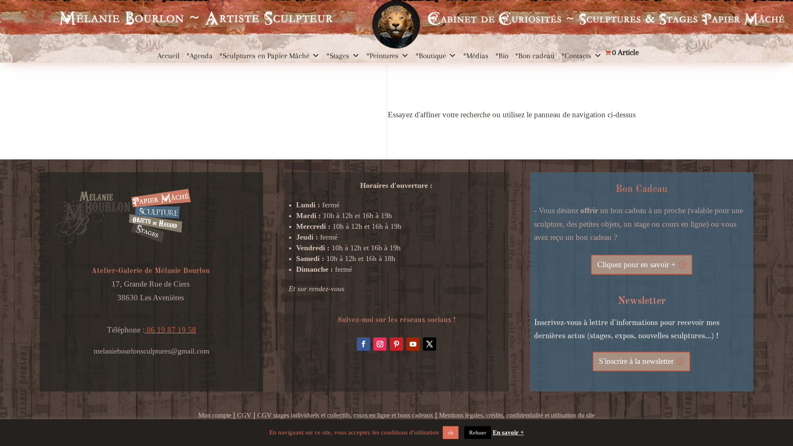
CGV (244, 415)
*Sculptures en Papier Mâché (264, 56)
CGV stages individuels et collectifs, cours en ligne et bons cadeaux (345, 415)
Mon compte (214, 415)
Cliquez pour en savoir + (636, 264)
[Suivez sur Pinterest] (396, 344)
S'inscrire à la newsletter (636, 361)
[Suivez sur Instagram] (380, 344)
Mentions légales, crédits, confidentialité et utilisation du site (517, 415)
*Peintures (382, 56)
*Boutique (430, 56)
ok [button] (450, 432)
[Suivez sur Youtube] (413, 344)
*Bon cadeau (535, 56)
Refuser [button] (477, 432)
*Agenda (199, 56)
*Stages (337, 56)
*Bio (501, 56)
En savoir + (508, 432)
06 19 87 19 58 (170, 329)
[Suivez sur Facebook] (363, 344)
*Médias (476, 56)
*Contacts (576, 56)
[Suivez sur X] (429, 344)
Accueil (168, 56)
